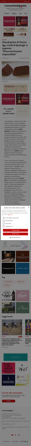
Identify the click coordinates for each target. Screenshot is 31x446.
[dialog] (15, 223)
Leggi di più (10, 214)
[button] (15, 237)
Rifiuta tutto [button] (15, 234)
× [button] (28, 207)
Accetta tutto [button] (15, 230)
